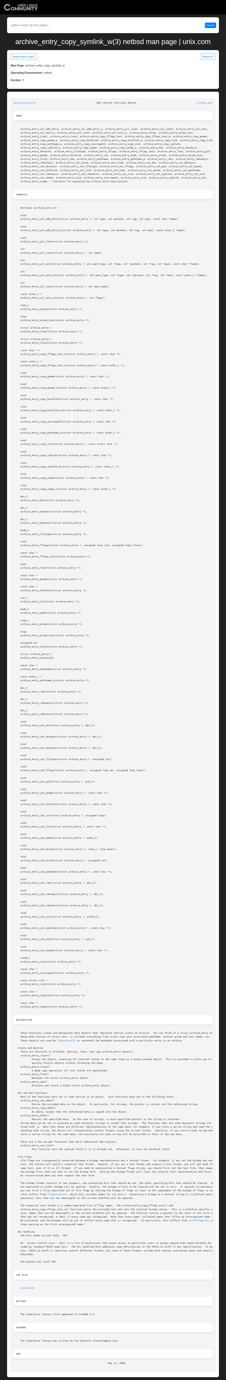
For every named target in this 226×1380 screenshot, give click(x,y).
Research (207, 56)
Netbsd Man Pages (23, 56)
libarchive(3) (66, 1040)
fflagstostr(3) (57, 1194)
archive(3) (27, 1288)
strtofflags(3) (198, 1220)
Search (211, 25)
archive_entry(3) (24, 102)
